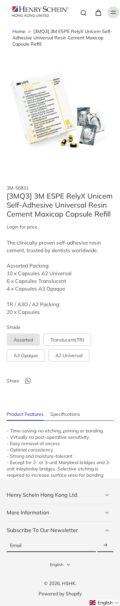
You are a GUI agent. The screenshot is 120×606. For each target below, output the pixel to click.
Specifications (65, 414)
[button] (104, 603)
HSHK (68, 583)
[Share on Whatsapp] (28, 380)
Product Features (25, 414)
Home (18, 31)
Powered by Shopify (60, 593)
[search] (83, 12)
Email (15, 545)
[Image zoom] (60, 112)
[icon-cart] (98, 12)
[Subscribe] (105, 545)
